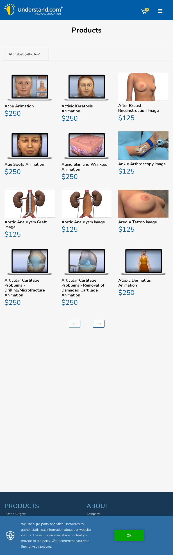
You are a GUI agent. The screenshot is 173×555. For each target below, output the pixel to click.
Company (93, 514)
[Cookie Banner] (86, 535)
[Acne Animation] (30, 96)
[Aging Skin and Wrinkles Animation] (86, 156)
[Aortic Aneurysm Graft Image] (30, 214)
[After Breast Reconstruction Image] (143, 98)
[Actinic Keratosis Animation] (86, 98)
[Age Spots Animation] (30, 154)
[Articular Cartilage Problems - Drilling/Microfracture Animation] (30, 277)
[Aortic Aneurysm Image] (86, 212)
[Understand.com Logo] (33, 8)
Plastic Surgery (15, 514)
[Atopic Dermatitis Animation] (143, 272)
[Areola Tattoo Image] (143, 212)
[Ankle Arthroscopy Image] (143, 153)
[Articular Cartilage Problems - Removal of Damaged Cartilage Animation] (86, 277)
